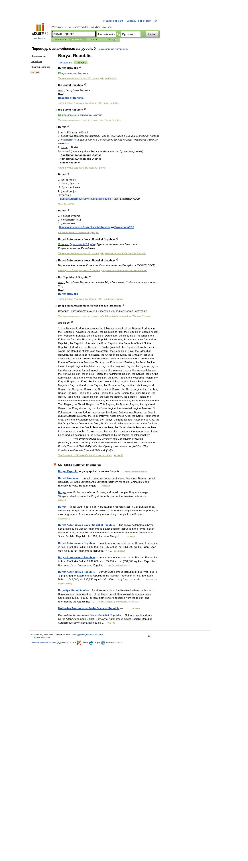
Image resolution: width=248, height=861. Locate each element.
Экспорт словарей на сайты (44, 643)
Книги (94, 39)
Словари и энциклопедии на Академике (81, 27)
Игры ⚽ (111, 39)
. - (85, 455)
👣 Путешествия (42, 637)
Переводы (77, 39)
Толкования (60, 39)
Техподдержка (78, 635)
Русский (35, 72)
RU (155, 21)
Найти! (152, 34)
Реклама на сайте (94, 635)
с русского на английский (113, 48)
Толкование (65, 62)
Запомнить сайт (114, 21)
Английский (36, 61)
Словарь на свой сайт (139, 21)
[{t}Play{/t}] (80, 67)
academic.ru (40, 38)
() (126, 316)
